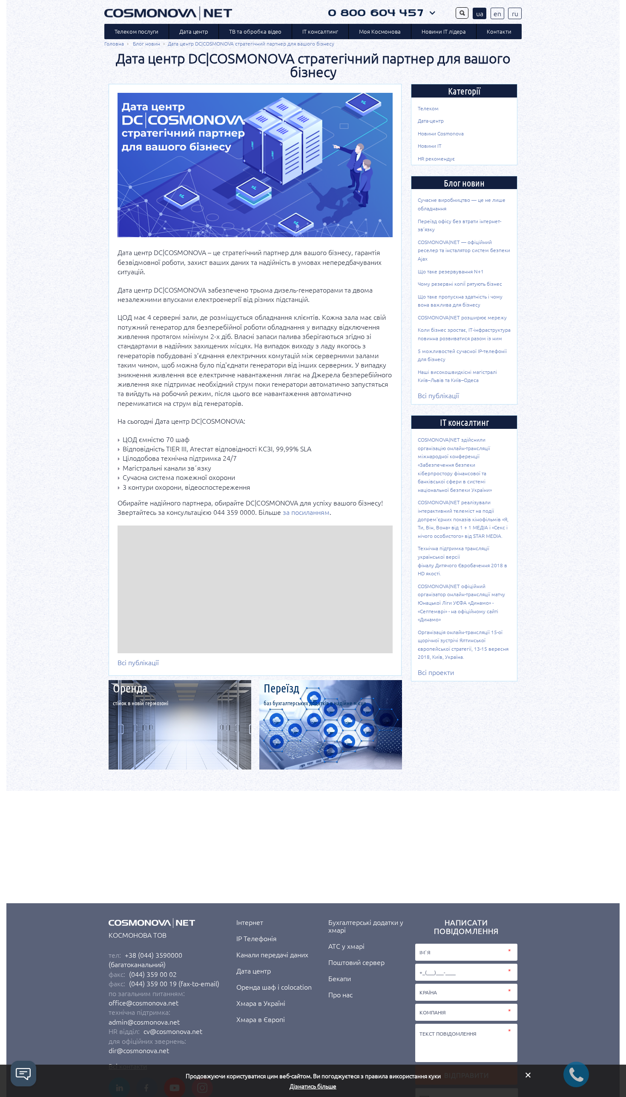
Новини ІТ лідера (444, 31)
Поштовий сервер (356, 962)
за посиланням (306, 512)
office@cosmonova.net (143, 1002)
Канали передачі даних (272, 954)
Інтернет (249, 922)
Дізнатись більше (313, 1086)
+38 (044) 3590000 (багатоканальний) (145, 959)
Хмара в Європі (260, 1019)
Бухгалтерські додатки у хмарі (365, 925)
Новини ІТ (430, 145)
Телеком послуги (136, 31)
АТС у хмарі (346, 946)
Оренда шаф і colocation (274, 986)
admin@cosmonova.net (144, 1021)
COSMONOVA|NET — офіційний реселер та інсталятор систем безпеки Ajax (464, 250)
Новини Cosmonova (441, 133)
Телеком (428, 108)
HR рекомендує (436, 158)
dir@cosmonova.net (139, 1050)
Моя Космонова (380, 31)
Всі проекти (436, 672)
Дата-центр (431, 120)
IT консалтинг (320, 31)
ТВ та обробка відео (255, 31)
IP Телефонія (256, 938)
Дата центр (193, 31)
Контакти (499, 31)
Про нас (340, 994)
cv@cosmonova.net (173, 1031)
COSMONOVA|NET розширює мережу (462, 317)
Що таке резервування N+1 (451, 271)
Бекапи (339, 978)
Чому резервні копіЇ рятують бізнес (460, 283)
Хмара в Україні (260, 1003)
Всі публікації (138, 662)
